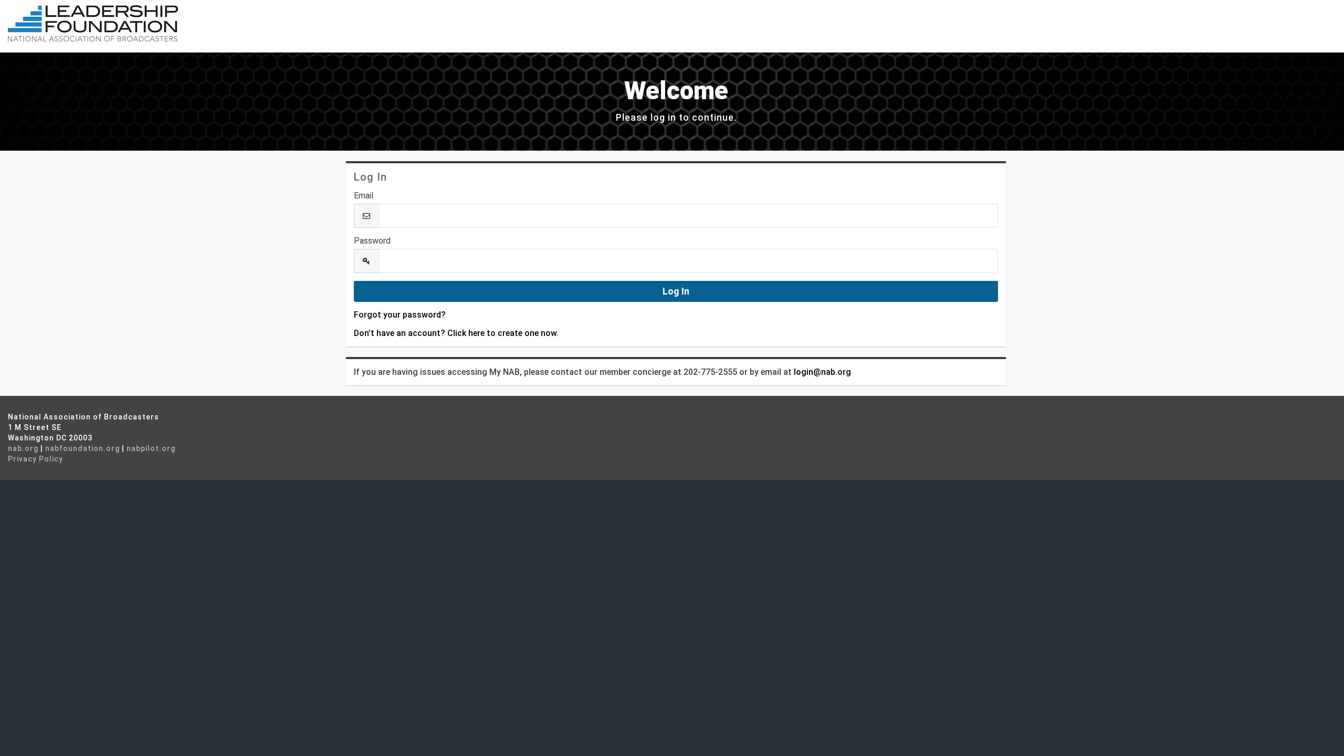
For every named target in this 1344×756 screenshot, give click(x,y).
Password (372, 241)
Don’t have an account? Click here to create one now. (456, 333)
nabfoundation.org (82, 448)
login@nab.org (822, 372)
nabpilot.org (151, 448)
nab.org (23, 448)
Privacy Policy (35, 459)
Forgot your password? (400, 315)
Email (363, 196)
